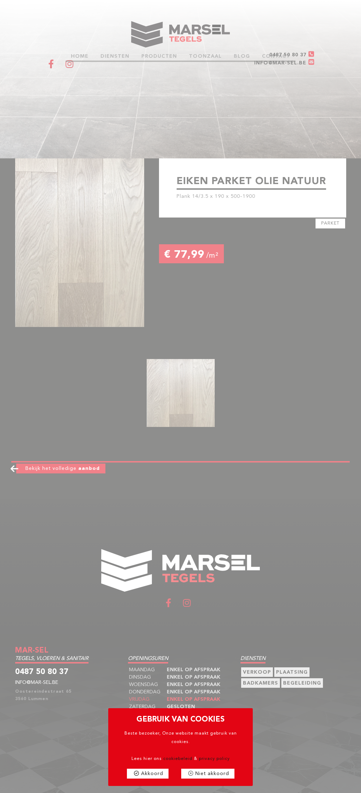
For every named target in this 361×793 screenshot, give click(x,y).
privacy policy (214, 759)
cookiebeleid (177, 759)
